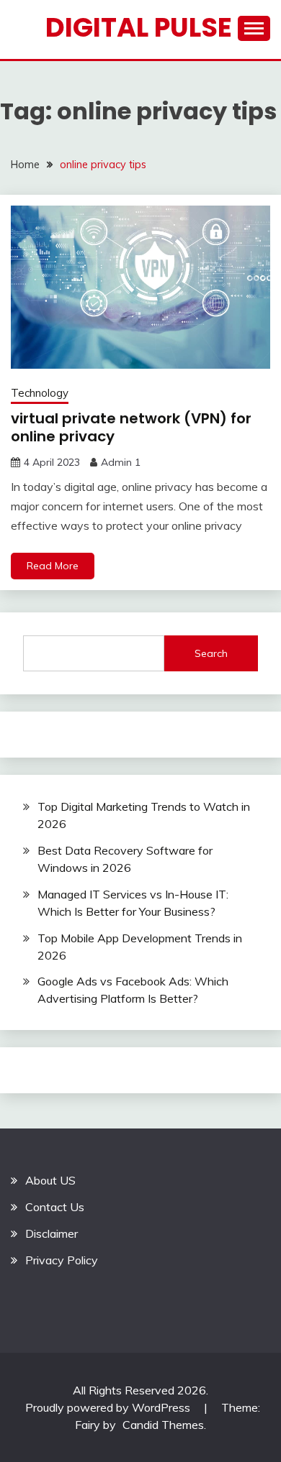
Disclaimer (51, 1233)
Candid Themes (163, 1424)
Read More (53, 565)
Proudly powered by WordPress (109, 1407)
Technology (39, 393)
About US (50, 1180)
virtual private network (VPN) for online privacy (131, 427)
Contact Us (54, 1207)
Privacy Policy (61, 1260)
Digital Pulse (138, 27)
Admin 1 (120, 462)
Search (211, 653)
